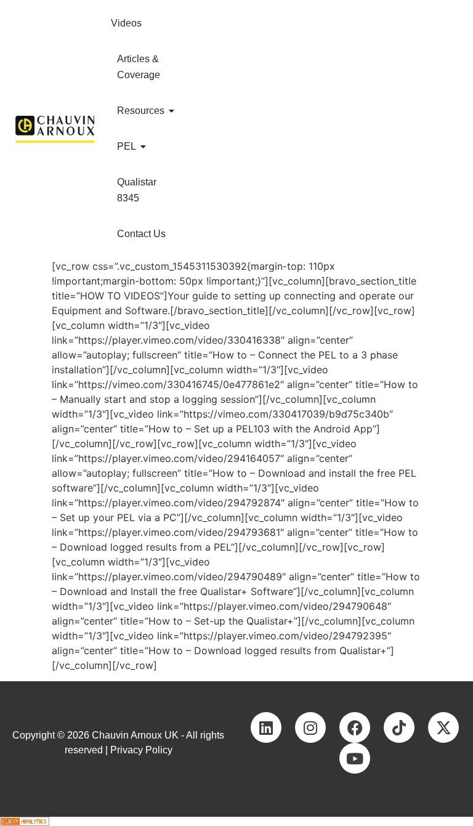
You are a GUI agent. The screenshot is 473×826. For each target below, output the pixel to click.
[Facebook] (354, 727)
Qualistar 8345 (136, 190)
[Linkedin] (266, 727)
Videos (126, 23)
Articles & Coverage (138, 67)
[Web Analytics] (236, 821)
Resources (140, 110)
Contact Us (141, 234)
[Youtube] (354, 758)
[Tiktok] (399, 727)
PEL (126, 146)
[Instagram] (310, 727)
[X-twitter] (443, 727)
